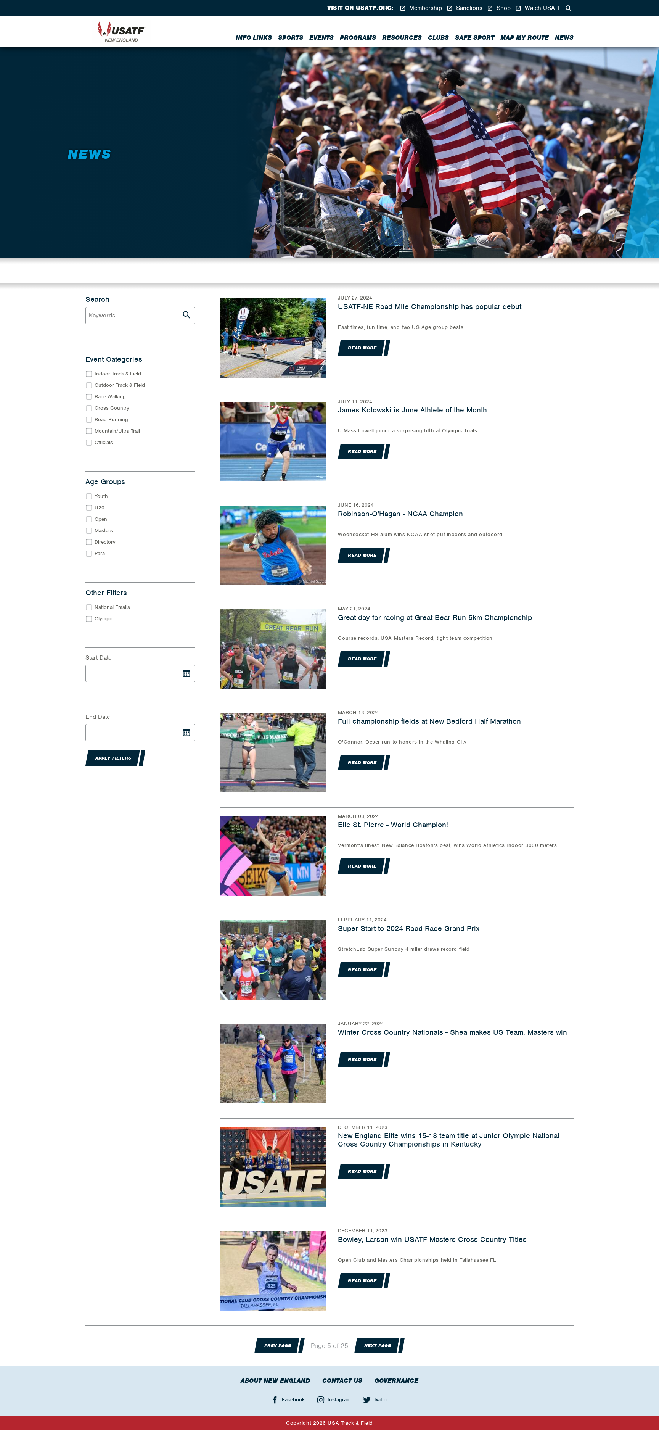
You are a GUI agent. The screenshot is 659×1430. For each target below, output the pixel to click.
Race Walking (110, 396)
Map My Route (524, 38)
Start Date (98, 658)
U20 (99, 507)
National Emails (112, 607)
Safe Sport (474, 38)
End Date (97, 717)
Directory (105, 542)
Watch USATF (542, 8)
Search (97, 299)
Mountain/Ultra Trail (117, 431)
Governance (396, 1381)
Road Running (111, 419)
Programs (358, 38)
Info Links (254, 38)
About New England (275, 1381)
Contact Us (342, 1381)
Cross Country (112, 408)
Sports (290, 38)
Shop (503, 8)
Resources (402, 38)
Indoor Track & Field (118, 373)
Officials (104, 442)
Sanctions (468, 8)
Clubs (438, 38)
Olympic (104, 618)
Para (100, 553)
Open (101, 519)
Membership (424, 8)
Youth (101, 496)
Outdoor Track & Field (120, 385)
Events (321, 38)
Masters (104, 530)
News (564, 38)
